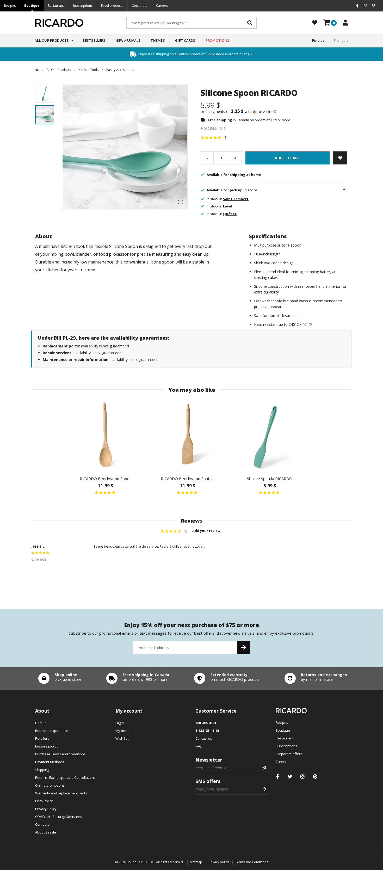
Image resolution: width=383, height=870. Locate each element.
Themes (158, 40)
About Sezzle (45, 832)
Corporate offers (289, 753)
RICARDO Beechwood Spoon (106, 478)
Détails (58, 678)
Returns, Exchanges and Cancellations (65, 777)
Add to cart (287, 157)
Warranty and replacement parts (61, 793)
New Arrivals (127, 40)
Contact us (203, 738)
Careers (162, 5)
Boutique (31, 5)
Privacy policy (219, 862)
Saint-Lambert (236, 199)
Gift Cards (185, 40)
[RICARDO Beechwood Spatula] (188, 434)
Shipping (42, 769)
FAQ (198, 746)
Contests (42, 824)
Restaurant (56, 5)
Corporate (139, 5)
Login (119, 722)
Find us (318, 40)
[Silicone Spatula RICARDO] (270, 434)
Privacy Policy (46, 808)
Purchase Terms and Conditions (60, 754)
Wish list (121, 738)
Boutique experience (51, 730)
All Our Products (52, 40)
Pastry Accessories (120, 70)
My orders (123, 730)
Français (341, 40)
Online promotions (50, 785)
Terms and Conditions (251, 862)
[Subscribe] (243, 647)
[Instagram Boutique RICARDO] (302, 776)
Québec (230, 213)
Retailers (42, 738)
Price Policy (44, 801)
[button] (274, 111)
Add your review (206, 530)
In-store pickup (47, 746)
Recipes (10, 5)
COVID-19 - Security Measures (58, 816)
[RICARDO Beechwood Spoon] (106, 434)
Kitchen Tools (88, 70)
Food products (112, 5)
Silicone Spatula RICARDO (269, 478)
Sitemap (196, 862)
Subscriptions (82, 5)
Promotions (218, 40)
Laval (227, 206)
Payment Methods (49, 761)
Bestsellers (94, 40)
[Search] (249, 23)
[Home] (37, 70)
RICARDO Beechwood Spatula (187, 478)
